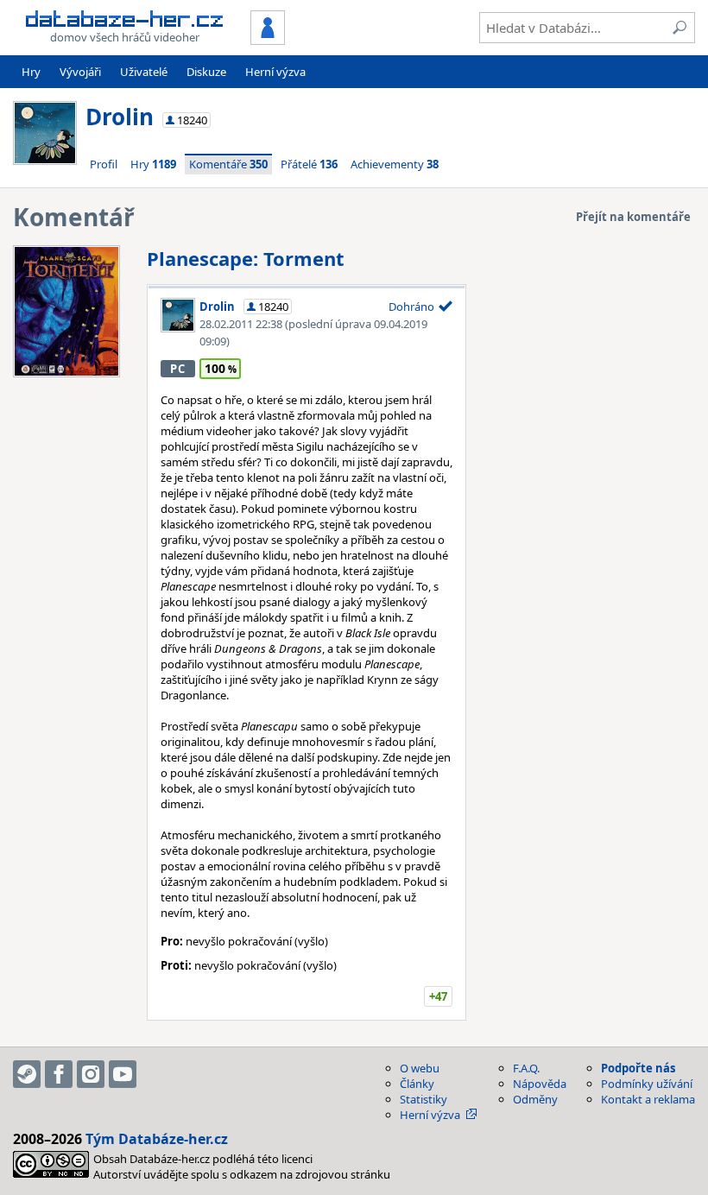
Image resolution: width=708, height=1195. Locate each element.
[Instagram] (90, 1074)
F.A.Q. (526, 1068)
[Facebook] (59, 1074)
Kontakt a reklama (648, 1099)
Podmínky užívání (646, 1083)
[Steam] (27, 1074)
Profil (103, 164)
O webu (419, 1068)
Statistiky (423, 1099)
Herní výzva (275, 71)
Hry (31, 71)
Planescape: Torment (246, 258)
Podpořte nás (638, 1068)
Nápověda (539, 1083)
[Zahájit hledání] (679, 27)
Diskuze (206, 71)
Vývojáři (80, 71)
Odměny (535, 1099)
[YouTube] (122, 1074)
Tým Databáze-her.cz (156, 1138)
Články (417, 1083)
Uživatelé (144, 71)
